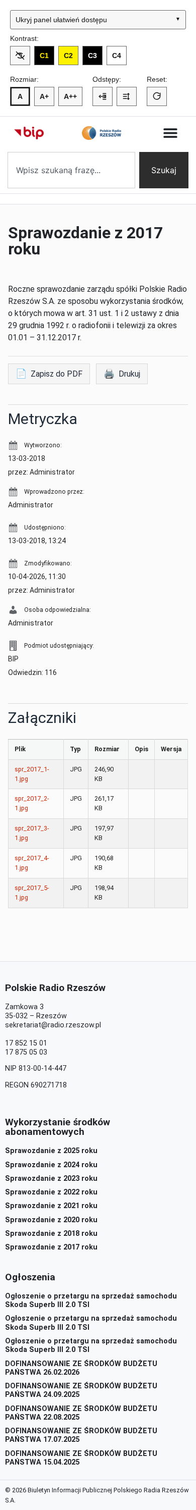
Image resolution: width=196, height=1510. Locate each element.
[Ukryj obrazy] (20, 55)
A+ (44, 96)
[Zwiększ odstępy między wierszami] (127, 96)
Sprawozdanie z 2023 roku (51, 1178)
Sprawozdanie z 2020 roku (51, 1220)
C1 (44, 55)
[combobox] (71, 170)
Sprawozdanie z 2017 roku (51, 1247)
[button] (170, 133)
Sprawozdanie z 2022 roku (51, 1192)
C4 (116, 55)
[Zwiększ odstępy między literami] (102, 96)
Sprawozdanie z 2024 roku (51, 1165)
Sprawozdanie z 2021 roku (51, 1206)
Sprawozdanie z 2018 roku (51, 1233)
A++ (70, 96)
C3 (92, 55)
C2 (68, 55)
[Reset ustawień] (157, 96)
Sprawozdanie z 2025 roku (51, 1151)
